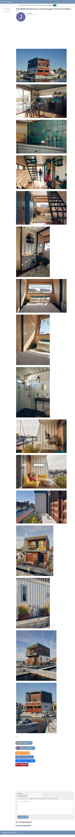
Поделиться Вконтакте (24, 757)
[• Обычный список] (31, 799)
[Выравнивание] (53, 799)
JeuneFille (29, 13)
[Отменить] (19, 799)
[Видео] (43, 799)
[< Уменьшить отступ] (36, 799)
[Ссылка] (48, 799)
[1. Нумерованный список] (34, 799)
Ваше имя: (20, 793)
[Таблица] (46, 799)
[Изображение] (41, 799)
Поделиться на (25, 761)
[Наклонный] (26, 799)
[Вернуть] (21, 799)
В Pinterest (23, 765)
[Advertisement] (29, 32)
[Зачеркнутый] (29, 799)
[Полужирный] (24, 799)
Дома (17, 10)
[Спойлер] (51, 799)
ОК (54, 5)
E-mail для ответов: (22, 795)
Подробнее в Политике (46, 5)
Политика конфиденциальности (9, 832)
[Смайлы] (56, 799)
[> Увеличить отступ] (39, 799)
